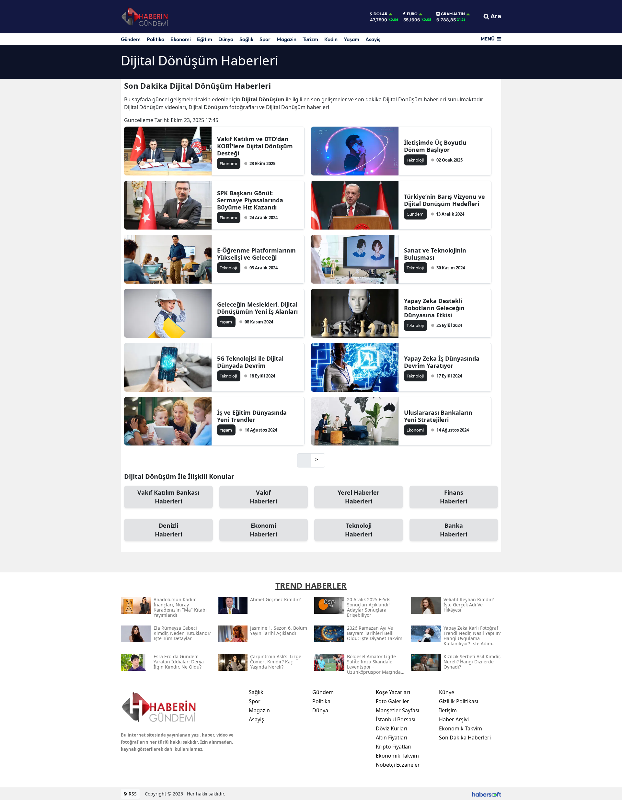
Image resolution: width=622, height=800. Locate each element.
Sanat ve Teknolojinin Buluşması (435, 254)
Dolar (380, 14)
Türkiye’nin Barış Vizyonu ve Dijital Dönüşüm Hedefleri (444, 200)
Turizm (310, 39)
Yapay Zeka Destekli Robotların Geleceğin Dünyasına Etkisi (434, 308)
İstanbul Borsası (395, 719)
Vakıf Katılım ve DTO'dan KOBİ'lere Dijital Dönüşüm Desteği (255, 146)
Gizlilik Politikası (458, 701)
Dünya (225, 39)
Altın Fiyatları (391, 737)
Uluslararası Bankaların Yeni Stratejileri (438, 416)
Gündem (131, 39)
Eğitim (204, 39)
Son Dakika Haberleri (465, 737)
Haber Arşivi (454, 719)
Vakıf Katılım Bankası (168, 497)
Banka (453, 530)
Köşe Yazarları (393, 692)
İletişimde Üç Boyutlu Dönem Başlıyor (435, 146)
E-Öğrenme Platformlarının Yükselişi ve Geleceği (256, 254)
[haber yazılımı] (486, 793)
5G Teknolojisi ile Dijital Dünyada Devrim (250, 362)
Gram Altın (453, 14)
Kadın (331, 39)
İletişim (448, 710)
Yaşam (351, 39)
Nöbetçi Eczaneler (398, 764)
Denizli (168, 530)
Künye (446, 692)
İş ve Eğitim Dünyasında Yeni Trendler (252, 416)
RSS (132, 794)
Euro (412, 14)
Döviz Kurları (391, 728)
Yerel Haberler (358, 497)
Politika (155, 39)
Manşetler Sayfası (397, 710)
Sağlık (246, 39)
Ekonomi (180, 39)
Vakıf (263, 497)
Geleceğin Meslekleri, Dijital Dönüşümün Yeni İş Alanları (257, 308)
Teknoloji (358, 530)
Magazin (286, 39)
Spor (265, 39)
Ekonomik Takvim (397, 755)
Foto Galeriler (392, 701)
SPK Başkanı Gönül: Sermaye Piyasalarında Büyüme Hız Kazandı (250, 200)
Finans (453, 497)
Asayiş (372, 39)
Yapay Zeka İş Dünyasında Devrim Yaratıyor (441, 362)
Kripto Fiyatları (393, 746)
